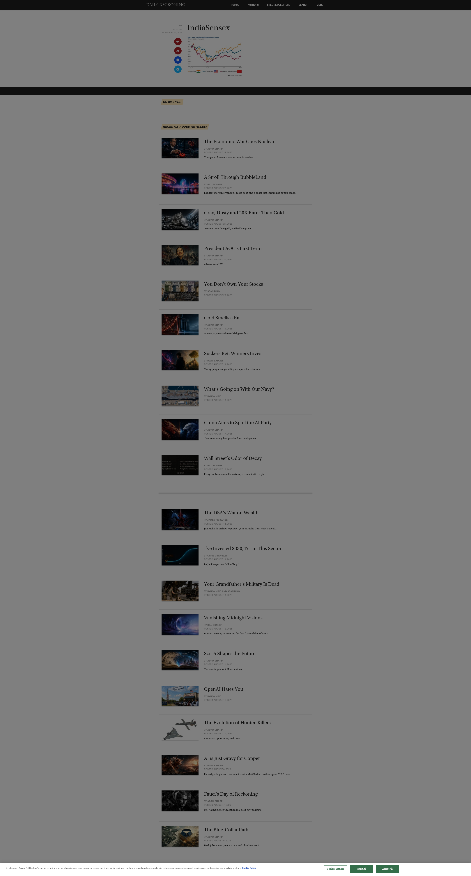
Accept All (387, 869)
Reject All (361, 869)
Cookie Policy (249, 868)
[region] (235, 869)
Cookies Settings (335, 869)
